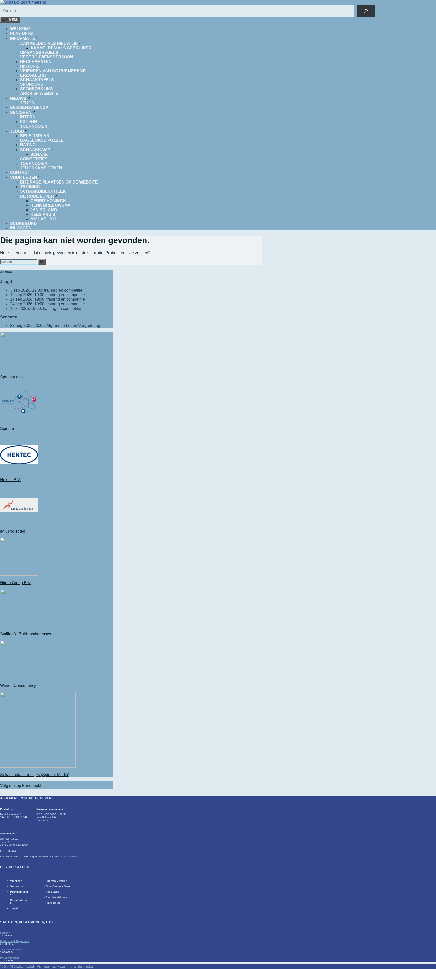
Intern (28, 117)
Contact (20, 172)
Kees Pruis (42, 214)
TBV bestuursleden (11, 949)
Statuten (5, 932)
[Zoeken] (366, 11)
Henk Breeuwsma (50, 205)
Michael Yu (43, 219)
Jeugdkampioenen (41, 168)
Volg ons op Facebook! (20, 785)
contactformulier (69, 856)
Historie (29, 66)
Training (30, 187)
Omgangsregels (39, 52)
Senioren (21, 112)
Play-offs (21, 33)
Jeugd (27, 103)
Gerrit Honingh (48, 201)
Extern (28, 121)
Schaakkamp (35, 150)
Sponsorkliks (36, 89)
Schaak (39, 154)
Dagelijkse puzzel (42, 140)
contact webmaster (76, 966)
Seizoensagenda (29, 107)
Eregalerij (33, 75)
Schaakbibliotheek (43, 191)
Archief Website (39, 93)
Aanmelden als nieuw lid (49, 43)
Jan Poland (43, 210)
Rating (28, 145)
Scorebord (23, 223)
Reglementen (36, 61)
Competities (34, 159)
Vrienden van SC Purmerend (53, 71)
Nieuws (18, 98)
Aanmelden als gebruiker (61, 48)
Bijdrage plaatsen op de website (59, 182)
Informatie (22, 38)
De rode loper (37, 196)
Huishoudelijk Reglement (14, 941)
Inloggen (21, 228)
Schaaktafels (37, 80)
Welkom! (20, 29)
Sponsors (31, 84)
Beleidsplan (34, 136)
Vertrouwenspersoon (46, 57)
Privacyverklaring (9, 957)
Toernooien (33, 126)
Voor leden (23, 177)
